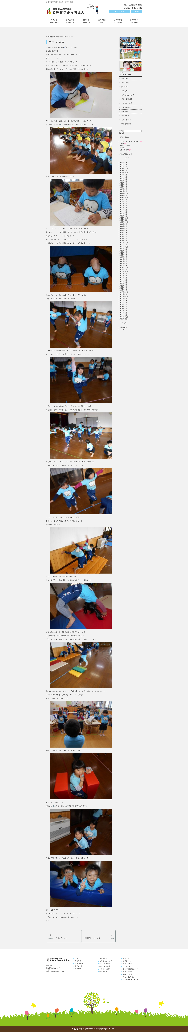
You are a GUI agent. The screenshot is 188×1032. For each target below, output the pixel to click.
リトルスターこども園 (131, 979)
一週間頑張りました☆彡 (91, 938)
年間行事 (86, 21)
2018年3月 (123, 311)
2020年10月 (123, 247)
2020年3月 (123, 261)
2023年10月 (123, 173)
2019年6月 (123, 280)
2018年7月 (123, 302)
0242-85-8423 (54, 968)
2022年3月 (123, 212)
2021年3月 (123, 236)
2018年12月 (123, 292)
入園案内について (127, 95)
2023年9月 (123, 175)
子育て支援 (118, 21)
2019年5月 (123, 282)
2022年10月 (123, 197)
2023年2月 (123, 189)
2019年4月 (123, 284)
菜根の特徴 (79, 963)
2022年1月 (123, 216)
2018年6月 (123, 304)
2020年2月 (123, 263)
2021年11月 (123, 220)
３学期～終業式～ (125, 145)
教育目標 (54, 21)
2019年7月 (123, 278)
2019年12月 (123, 267)
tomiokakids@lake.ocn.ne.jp (57, 971)
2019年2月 (123, 288)
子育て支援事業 (104, 964)
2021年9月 (123, 224)
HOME (77, 958)
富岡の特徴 (70, 21)
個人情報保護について (131, 969)
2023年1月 (123, 191)
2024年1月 (123, 166)
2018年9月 (123, 298)
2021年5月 (123, 232)
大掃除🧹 (122, 148)
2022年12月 (123, 193)
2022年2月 (123, 214)
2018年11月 (123, 294)
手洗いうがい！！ (62, 938)
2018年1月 (123, 315)
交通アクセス (126, 115)
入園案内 (136, 11)
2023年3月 (123, 187)
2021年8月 (123, 226)
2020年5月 (123, 257)
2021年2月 (123, 238)
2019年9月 (123, 273)
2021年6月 (123, 230)
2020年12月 (123, 243)
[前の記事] (63, 931)
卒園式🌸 (122, 143)
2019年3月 (123, 286)
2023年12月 (123, 168)
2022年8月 (123, 201)
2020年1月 (123, 265)
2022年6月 (123, 205)
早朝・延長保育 (126, 99)
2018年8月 (123, 300)
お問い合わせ (119, 11)
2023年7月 (123, 179)
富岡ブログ (134, 21)
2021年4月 (123, 234)
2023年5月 (123, 183)
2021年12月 (123, 218)
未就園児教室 (104, 971)
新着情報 (124, 111)
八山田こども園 (128, 977)
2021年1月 (123, 240)
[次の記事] (98, 931)
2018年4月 (123, 308)
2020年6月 (123, 255)
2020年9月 (123, 249)
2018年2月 (123, 313)
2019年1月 (123, 290)
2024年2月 (123, 164)
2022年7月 (123, 203)
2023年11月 (123, 170)
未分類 (121, 329)
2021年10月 (123, 222)
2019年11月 (123, 269)
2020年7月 (123, 253)
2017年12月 (123, 317)
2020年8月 (123, 251)
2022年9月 (123, 199)
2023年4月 (123, 185)
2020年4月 (123, 259)
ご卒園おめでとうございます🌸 (130, 141)
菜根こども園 (127, 974)
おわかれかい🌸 (125, 150)
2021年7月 (123, 228)
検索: (121, 131)
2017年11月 (123, 319)
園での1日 (102, 21)
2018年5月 (123, 306)
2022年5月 (123, 208)
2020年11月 (123, 245)
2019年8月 (123, 276)
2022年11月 (123, 195)
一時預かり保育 (126, 103)
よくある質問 (126, 107)
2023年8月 (123, 177)
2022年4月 (123, 210)
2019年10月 (123, 271)
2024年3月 (123, 162)
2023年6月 (123, 181)
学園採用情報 (126, 124)
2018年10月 (123, 296)
